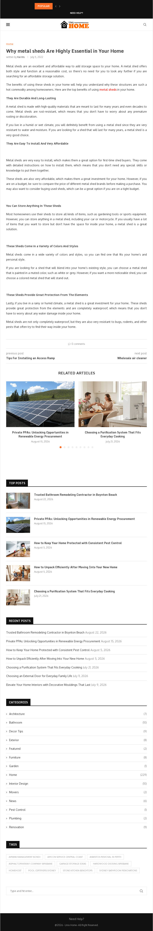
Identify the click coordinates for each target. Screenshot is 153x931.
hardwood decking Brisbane (111, 863)
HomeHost (15, 870)
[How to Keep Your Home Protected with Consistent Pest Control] (18, 549)
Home (78, 774)
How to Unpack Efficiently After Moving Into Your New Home (75, 567)
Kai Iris (21, 57)
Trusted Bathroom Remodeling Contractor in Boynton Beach (75, 495)
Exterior (78, 740)
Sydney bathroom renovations (118, 870)
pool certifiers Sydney (42, 870)
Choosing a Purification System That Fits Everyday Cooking (113, 434)
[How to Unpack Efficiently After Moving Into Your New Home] (18, 573)
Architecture (78, 714)
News (78, 801)
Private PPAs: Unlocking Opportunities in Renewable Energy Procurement (77, 6)
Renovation (78, 827)
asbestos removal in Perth (105, 857)
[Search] (145, 24)
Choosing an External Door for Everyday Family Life (39, 676)
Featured (78, 748)
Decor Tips (78, 731)
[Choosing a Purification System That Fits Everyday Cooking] (112, 404)
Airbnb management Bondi (24, 857)
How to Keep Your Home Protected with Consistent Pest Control (78, 543)
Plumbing (78, 818)
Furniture (78, 757)
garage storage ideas (72, 863)
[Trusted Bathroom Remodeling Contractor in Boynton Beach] (18, 501)
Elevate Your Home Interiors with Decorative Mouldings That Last (48, 684)
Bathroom (78, 722)
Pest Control (78, 809)
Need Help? (76, 13)
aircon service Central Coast (65, 857)
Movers (78, 792)
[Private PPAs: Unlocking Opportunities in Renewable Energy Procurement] (40, 404)
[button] (55, 6)
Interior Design (78, 783)
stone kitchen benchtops (77, 870)
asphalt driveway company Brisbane (30, 863)
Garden (78, 766)
